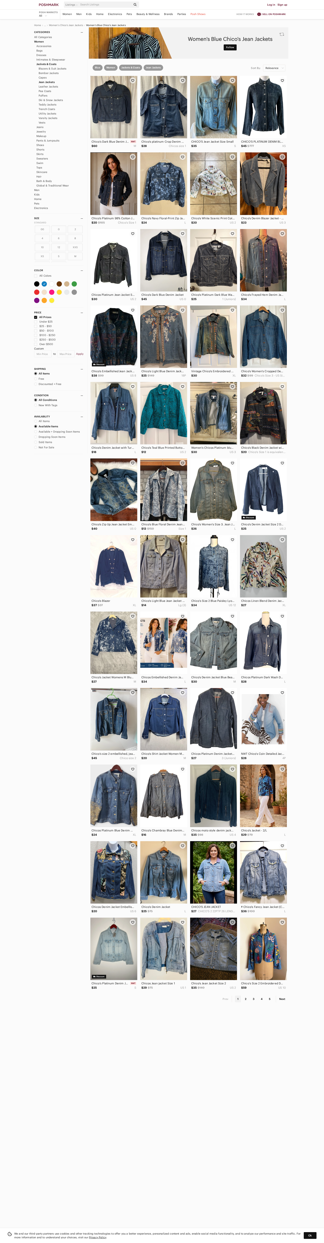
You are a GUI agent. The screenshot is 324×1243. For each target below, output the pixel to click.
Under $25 (45, 321)
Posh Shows (198, 14)
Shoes (40, 145)
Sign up (282, 4)
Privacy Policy (97, 1237)
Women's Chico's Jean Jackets (66, 25)
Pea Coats (45, 91)
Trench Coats (47, 109)
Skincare (41, 172)
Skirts (40, 154)
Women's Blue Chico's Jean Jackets (106, 25)
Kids (89, 14)
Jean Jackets (47, 82)
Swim (40, 163)
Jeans (40, 127)
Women (67, 14)
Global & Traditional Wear (52, 185)
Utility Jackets (47, 113)
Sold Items (45, 442)
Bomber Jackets (49, 73)
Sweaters (42, 158)
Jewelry (41, 131)
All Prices (45, 317)
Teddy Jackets (47, 104)
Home (100, 14)
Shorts (40, 149)
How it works (245, 14)
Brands (168, 14)
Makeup (41, 136)
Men (79, 14)
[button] (72, 5)
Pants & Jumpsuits (48, 140)
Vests (42, 122)
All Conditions (48, 400)
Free (41, 378)
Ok (310, 1235)
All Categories (43, 37)
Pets (129, 14)
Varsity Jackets (48, 118)
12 (59, 247)
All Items (44, 373)
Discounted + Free (50, 384)
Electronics (115, 14)
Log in (271, 4)
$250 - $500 (47, 339)
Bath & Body (44, 181)
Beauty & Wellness (148, 14)
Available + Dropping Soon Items (59, 431)
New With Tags (48, 405)
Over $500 (46, 344)
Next (282, 999)
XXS (75, 247)
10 (42, 247)
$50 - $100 (46, 330)
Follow (230, 47)
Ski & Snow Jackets (51, 100)
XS (42, 256)
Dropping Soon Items (52, 437)
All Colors (45, 275)
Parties (181, 14)
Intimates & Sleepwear (50, 59)
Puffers (43, 95)
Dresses (41, 55)
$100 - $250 (47, 335)
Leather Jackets (48, 86)
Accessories (44, 46)
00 (42, 229)
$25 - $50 (45, 326)
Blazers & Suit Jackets (52, 68)
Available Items (48, 426)
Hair (39, 176)
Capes (43, 77)
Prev (226, 999)
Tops (39, 167)
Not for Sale (46, 447)
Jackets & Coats (46, 64)
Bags (39, 50)
